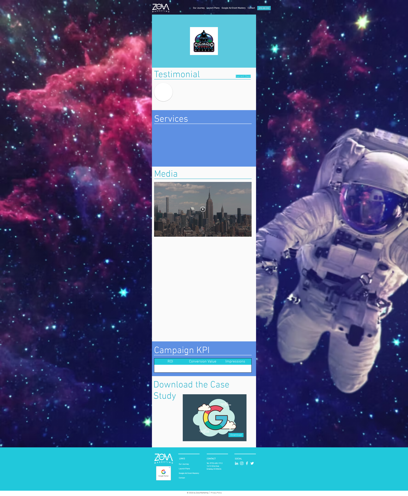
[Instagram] (241, 463)
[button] (213, 8)
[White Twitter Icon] (252, 463)
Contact (182, 478)
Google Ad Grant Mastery (189, 473)
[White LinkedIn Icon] (236, 463)
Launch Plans (184, 469)
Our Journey (184, 464)
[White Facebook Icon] (247, 463)
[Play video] (202, 209)
